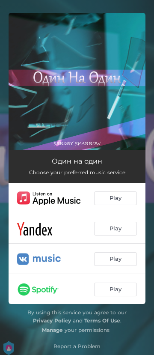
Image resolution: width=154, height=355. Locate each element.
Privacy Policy (52, 320)
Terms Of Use (102, 320)
